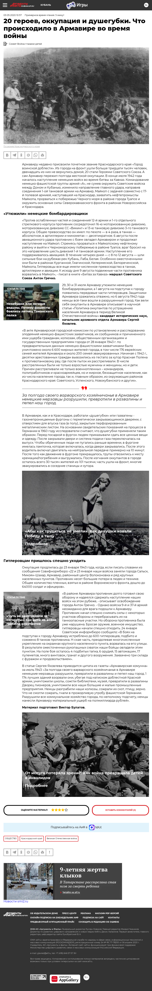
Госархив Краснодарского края (22, 146)
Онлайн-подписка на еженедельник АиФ (54, 917)
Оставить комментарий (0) (120, 810)
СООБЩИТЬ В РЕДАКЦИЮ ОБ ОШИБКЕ (99, 922)
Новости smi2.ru (16, 901)
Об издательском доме (44, 913)
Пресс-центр (69, 913)
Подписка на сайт (93, 917)
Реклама (86, 913)
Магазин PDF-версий (107, 913)
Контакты (113, 917)
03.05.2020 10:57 (13, 15)
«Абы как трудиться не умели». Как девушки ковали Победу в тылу (78, 533)
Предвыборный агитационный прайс (52, 922)
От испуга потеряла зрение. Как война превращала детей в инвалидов (84, 775)
